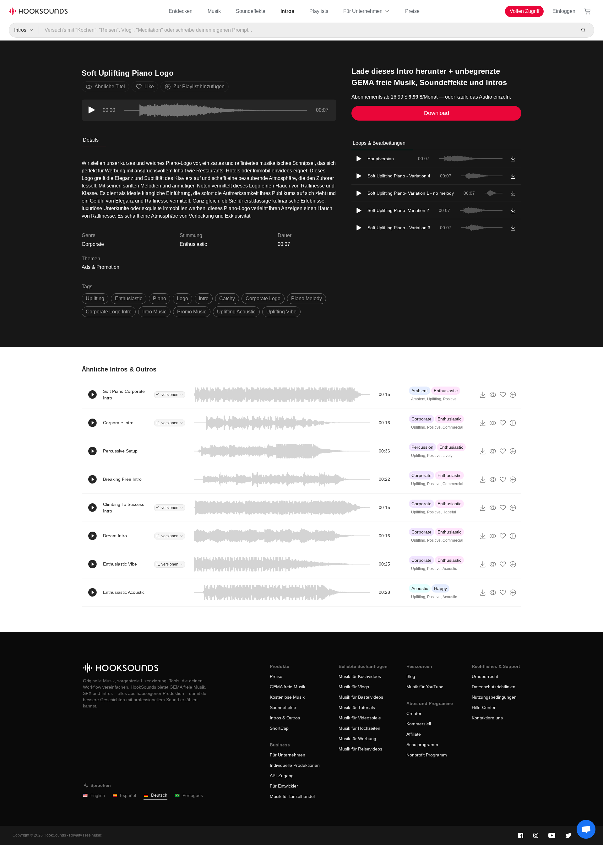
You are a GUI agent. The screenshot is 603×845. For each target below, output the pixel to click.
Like (149, 86)
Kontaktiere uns (487, 717)
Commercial (453, 427)
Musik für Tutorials (357, 707)
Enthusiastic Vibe (120, 563)
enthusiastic (128, 298)
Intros (287, 11)
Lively (448, 455)
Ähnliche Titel (110, 86)
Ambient (419, 390)
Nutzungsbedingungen (494, 697)
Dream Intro (115, 535)
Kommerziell (418, 723)
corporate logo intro (109, 311)
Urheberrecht (485, 676)
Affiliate (413, 734)
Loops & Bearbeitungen (379, 143)
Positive (450, 399)
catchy (227, 298)
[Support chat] (586, 829)
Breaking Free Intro (122, 479)
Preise (412, 11)
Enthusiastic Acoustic (123, 592)
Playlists (318, 11)
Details (91, 140)
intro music (154, 311)
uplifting (95, 298)
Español (128, 795)
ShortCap (279, 728)
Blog (410, 676)
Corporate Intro (118, 422)
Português (192, 795)
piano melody (306, 298)
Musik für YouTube (424, 686)
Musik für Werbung (357, 738)
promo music (191, 311)
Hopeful (449, 512)
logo (182, 298)
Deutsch (159, 795)
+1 (167, 395)
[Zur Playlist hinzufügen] (512, 394)
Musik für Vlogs (354, 686)
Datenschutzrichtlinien (493, 686)
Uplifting (434, 399)
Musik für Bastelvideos (361, 697)
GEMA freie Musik (287, 686)
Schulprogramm (422, 744)
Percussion (422, 447)
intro (204, 298)
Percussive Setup (120, 450)
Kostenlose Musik (287, 697)
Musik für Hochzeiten (359, 728)
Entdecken (181, 11)
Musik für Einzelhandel (292, 796)
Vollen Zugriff (524, 11)
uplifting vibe (281, 311)
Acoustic (450, 568)
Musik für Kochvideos (360, 676)
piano (159, 298)
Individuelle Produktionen (295, 765)
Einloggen (563, 11)
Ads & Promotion (100, 267)
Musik (214, 11)
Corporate (421, 418)
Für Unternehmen (363, 11)
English (97, 795)
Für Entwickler (284, 785)
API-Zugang (282, 775)
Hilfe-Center (484, 707)
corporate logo (263, 298)
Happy (440, 588)
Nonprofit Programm (426, 754)
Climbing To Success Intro (123, 507)
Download (436, 113)
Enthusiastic (193, 244)
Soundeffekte (250, 11)
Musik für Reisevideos (360, 748)
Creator (413, 713)
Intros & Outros (285, 717)
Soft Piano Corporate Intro (124, 394)
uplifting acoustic (236, 311)
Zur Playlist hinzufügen (199, 86)
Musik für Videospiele (360, 717)
